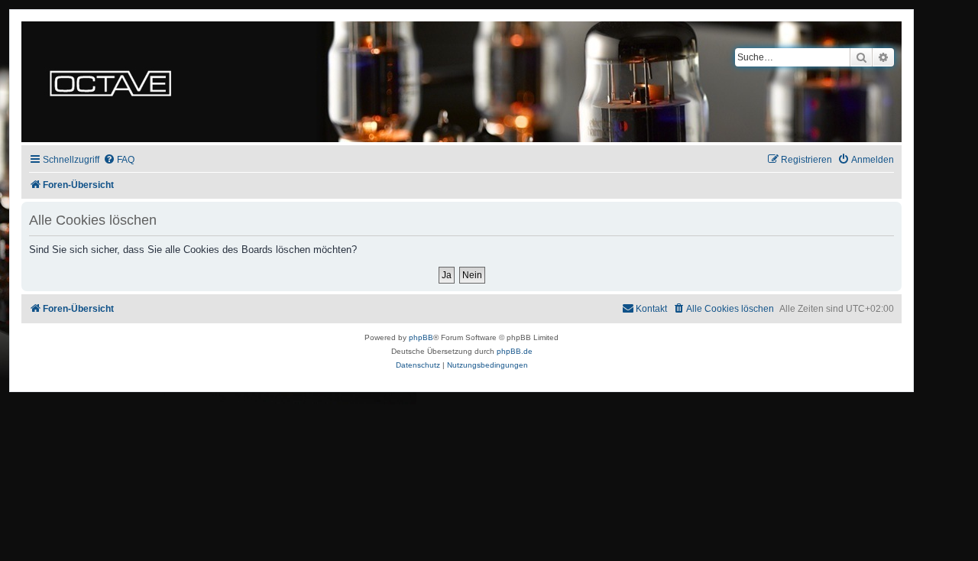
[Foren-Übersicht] (110, 81)
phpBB (421, 337)
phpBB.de (515, 351)
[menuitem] (118, 160)
